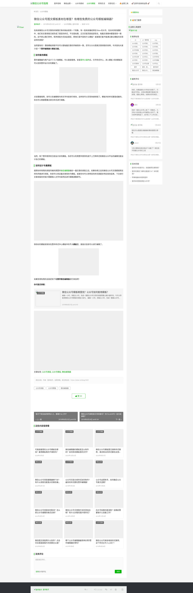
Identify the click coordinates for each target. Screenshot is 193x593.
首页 (36, 11)
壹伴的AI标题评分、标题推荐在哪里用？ (146, 168)
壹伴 (135, 67)
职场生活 (101, 3)
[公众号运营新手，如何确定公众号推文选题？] (109, 469)
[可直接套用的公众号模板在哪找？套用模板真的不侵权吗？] (48, 438)
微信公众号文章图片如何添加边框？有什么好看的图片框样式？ (77, 511)
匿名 (135, 105)
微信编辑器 (65, 171)
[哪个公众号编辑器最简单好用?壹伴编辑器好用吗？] (78, 529)
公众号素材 (79, 3)
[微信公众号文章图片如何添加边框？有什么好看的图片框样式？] (78, 499)
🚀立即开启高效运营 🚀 (140, 3)
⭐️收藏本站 (135, 12)
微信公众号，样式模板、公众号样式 (146, 70)
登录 (37, 571)
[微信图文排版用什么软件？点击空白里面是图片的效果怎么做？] (48, 529)
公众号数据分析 (156, 53)
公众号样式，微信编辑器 (146, 60)
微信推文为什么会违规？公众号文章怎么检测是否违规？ (153, 98)
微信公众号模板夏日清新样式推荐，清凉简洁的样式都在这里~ (108, 450)
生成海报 (99, 590)
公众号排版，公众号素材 (156, 50)
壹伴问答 (75, 24)
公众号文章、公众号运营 (146, 57)
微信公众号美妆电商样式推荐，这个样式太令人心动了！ (108, 541)
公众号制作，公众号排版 (146, 47)
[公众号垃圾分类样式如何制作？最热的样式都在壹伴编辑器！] (78, 469)
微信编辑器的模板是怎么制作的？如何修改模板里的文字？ (77, 450)
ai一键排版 (145, 40)
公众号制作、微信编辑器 (136, 47)
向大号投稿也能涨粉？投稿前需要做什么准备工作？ (108, 511)
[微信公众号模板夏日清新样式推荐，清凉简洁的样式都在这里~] (109, 438)
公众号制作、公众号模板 (156, 43)
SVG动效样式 (136, 43)
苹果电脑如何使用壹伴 (140, 177)
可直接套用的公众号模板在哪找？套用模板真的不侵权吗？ (46, 450)
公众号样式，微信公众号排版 (136, 60)
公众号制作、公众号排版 (146, 43)
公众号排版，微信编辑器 (136, 53)
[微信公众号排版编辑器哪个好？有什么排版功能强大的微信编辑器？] (48, 469)
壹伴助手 (37, 24)
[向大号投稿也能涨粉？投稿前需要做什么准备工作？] (109, 499)
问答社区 (111, 3)
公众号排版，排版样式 (146, 53)
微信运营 (67, 3)
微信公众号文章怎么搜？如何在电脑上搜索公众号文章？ (153, 137)
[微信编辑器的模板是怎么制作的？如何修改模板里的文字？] (78, 438)
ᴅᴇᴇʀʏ (136, 143)
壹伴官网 (57, 3)
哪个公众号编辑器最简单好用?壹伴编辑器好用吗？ (78, 541)
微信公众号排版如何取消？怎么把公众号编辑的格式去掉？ (47, 511)
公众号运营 (145, 63)
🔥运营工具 (124, 3)
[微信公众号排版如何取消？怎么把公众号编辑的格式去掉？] (48, 499)
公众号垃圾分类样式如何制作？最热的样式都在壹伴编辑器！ (77, 481)
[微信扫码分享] (106, 589)
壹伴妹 (140, 84)
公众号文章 (135, 57)
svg (156, 40)
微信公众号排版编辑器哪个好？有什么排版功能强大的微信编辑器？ (47, 481)
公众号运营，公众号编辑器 (156, 63)
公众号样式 (155, 57)
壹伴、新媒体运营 (146, 67)
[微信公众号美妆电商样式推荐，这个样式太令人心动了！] (109, 529)
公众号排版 (46, 372)
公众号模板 (91, 3)
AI (135, 40)
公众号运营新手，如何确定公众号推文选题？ (108, 481)
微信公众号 (135, 70)
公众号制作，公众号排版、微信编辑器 (156, 47)
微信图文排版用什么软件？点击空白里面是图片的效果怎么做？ (47, 541)
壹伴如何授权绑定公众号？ (141, 181)
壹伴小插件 (84, 60)
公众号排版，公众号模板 (146, 50)
